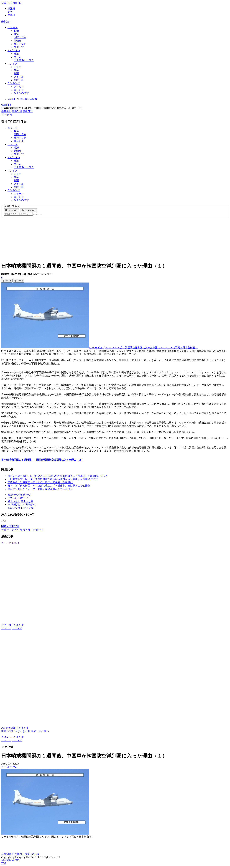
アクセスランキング (12, 625)
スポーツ (19, 47)
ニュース (13, 27)
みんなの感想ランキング (15, 728)
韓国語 (11, 8)
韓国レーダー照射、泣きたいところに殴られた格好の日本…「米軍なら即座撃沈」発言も (58, 475)
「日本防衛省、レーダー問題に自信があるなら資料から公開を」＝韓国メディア (53, 479)
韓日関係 (6, 104)
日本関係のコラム (24, 60)
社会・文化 (20, 44)
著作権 (15, 860)
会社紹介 (6, 854)
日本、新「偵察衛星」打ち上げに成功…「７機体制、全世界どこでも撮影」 (50, 485)
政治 (16, 30)
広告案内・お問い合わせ (25, 854)
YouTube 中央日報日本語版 (22, 99)
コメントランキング (12, 737)
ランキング (14, 83)
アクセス (19, 86)
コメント (19, 90)
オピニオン (14, 50)
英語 (10, 11)
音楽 (16, 70)
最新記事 (6, 21)
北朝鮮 (17, 40)
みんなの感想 (21, 93)
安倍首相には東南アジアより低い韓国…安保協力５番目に (40, 482)
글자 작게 (7, 280)
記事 (10, 526)
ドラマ (17, 67)
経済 (16, 34)
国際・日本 (20, 37)
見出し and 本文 (28, 210)
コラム (17, 57)
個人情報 (6, 860)
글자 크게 (18, 280)
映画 (16, 73)
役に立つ (44, 731)
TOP (3, 863)
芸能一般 (19, 80)
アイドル (19, 76)
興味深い (33, 731)
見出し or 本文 (11, 210)
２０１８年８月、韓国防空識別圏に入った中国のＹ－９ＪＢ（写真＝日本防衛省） (151, 347)
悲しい (13, 731)
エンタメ (13, 63)
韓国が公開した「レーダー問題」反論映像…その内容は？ (40, 489)
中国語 (11, 15)
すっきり (23, 731)
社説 (16, 53)
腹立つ (5, 731)
